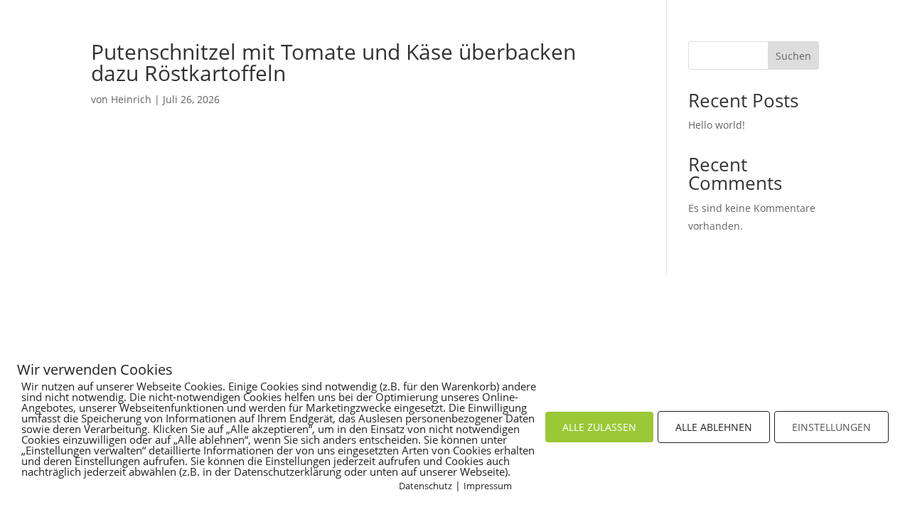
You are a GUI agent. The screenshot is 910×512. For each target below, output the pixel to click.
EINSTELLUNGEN (831, 427)
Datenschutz (425, 485)
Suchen (793, 56)
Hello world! (716, 125)
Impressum (488, 485)
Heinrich (131, 99)
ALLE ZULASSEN (599, 427)
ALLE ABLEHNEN (713, 427)
